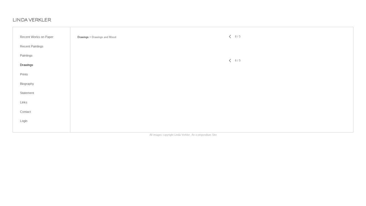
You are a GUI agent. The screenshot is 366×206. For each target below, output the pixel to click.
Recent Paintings (31, 46)
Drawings (26, 65)
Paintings (26, 55)
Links (23, 102)
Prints (24, 74)
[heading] (32, 20)
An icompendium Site (204, 134)
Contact (25, 111)
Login (23, 121)
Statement (27, 93)
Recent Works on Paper (36, 37)
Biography (27, 83)
